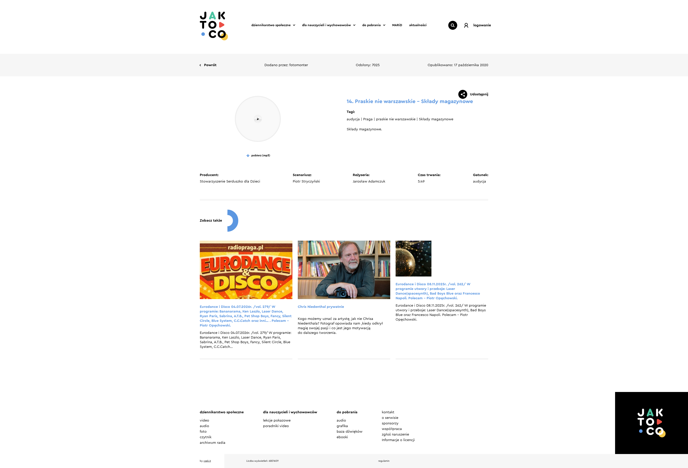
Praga (368, 119)
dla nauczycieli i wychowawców (326, 25)
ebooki (342, 437)
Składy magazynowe (436, 119)
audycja (353, 119)
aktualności (418, 25)
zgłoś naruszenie (395, 434)
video (204, 420)
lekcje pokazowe (277, 420)
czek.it (207, 461)
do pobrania (371, 25)
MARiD (397, 25)
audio (204, 426)
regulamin (384, 461)
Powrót (210, 65)
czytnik (205, 437)
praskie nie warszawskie (395, 119)
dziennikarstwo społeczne (271, 25)
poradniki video (276, 426)
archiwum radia (212, 443)
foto (203, 431)
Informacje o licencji (398, 440)
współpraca (392, 429)
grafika (342, 426)
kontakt (388, 412)
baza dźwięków (349, 431)
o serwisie (390, 418)
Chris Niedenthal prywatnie (321, 307)
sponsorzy (390, 423)
